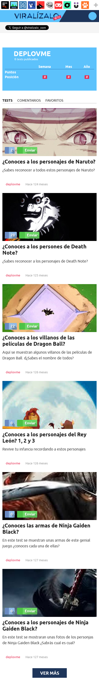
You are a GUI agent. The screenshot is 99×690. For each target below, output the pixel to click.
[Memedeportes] (23, 5)
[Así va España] (40, 5)
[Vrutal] (58, 5)
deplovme (13, 184)
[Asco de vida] (5, 5)
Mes (68, 67)
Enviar (30, 150)
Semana (44, 67)
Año (87, 67)
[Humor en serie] (76, 5)
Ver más (49, 673)
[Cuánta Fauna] (85, 5)
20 (13, 235)
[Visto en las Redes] (32, 5)
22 (13, 326)
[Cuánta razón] (14, 5)
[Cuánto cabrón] (49, 5)
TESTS (7, 100)
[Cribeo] (67, 5)
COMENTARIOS (29, 100)
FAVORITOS (54, 100)
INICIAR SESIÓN (92, 16)
